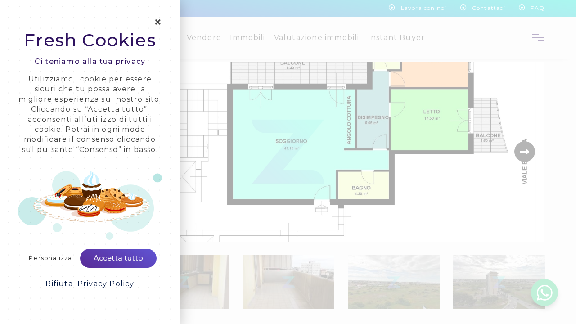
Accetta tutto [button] (118, 258)
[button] (58, 284)
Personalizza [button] (50, 257)
